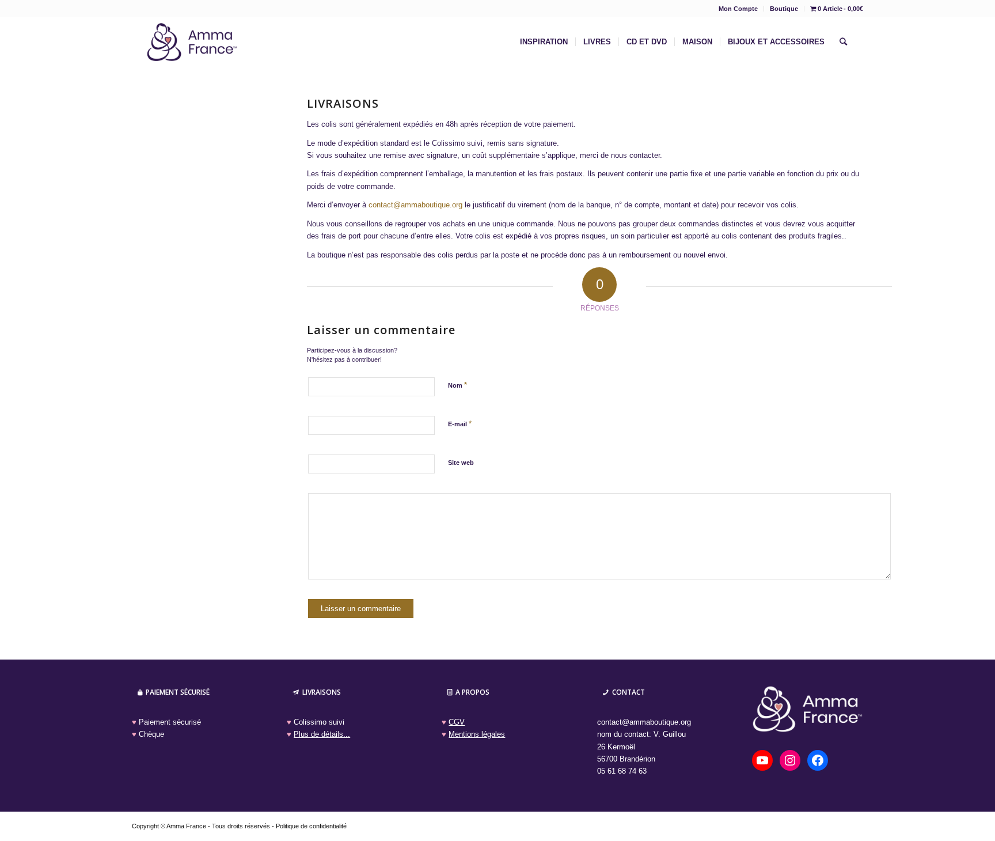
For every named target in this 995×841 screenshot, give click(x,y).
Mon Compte (738, 8)
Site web (461, 462)
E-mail (460, 423)
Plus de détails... (322, 734)
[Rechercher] (843, 42)
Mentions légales (477, 734)
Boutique (784, 8)
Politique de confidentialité (311, 826)
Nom (457, 385)
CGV (457, 722)
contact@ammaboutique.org (415, 204)
